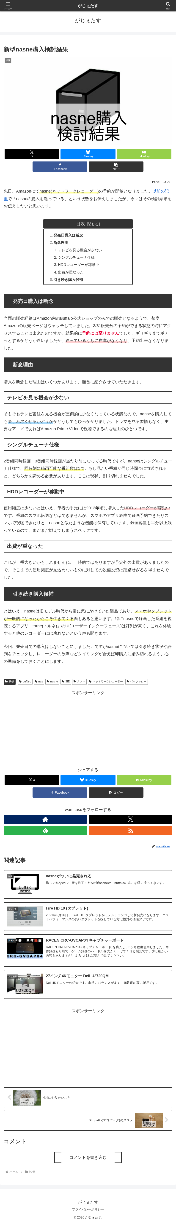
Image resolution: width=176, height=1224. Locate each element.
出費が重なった (71, 272)
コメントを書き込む (88, 1157)
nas (40, 681)
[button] (116, 166)
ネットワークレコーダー (108, 681)
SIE (67, 681)
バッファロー (138, 681)
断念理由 (61, 242)
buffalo (27, 681)
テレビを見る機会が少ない (80, 250)
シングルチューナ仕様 (76, 257)
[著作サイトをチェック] (45, 819)
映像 (11, 681)
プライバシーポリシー (88, 1209)
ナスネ (81, 681)
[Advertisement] (88, 728)
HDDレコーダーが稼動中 (78, 265)
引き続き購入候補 (68, 279)
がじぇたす (88, 5)
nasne (54, 681)
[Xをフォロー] (130, 819)
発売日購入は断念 (68, 235)
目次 (80, 223)
